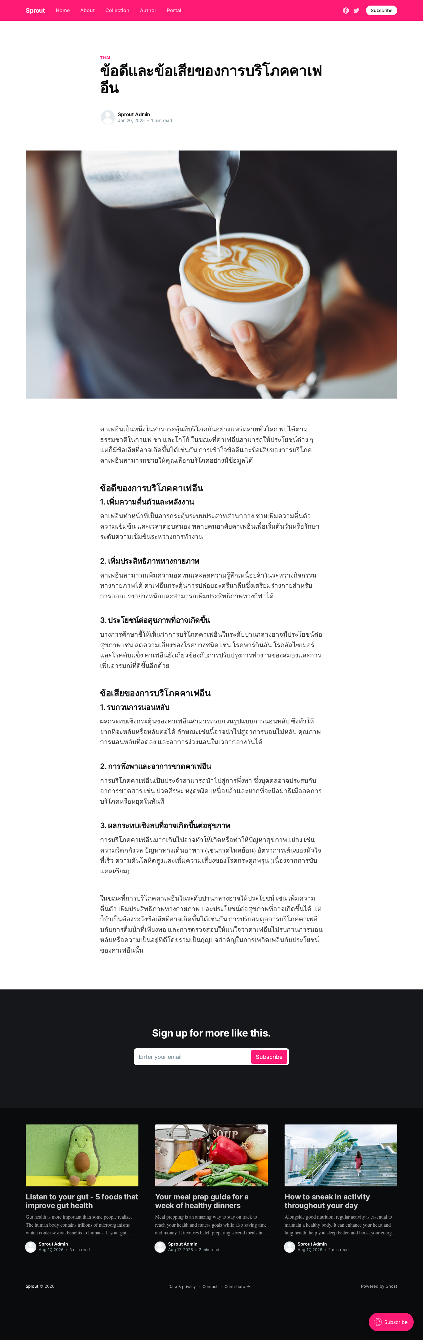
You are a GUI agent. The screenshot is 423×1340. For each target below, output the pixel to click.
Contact (210, 1286)
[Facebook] (346, 10)
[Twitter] (356, 10)
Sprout (35, 10)
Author (148, 10)
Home (63, 10)
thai (105, 57)
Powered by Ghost (379, 1286)
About (87, 10)
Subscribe (382, 10)
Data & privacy (182, 1286)
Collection (117, 10)
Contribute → (237, 1286)
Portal (174, 10)
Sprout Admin (134, 114)
